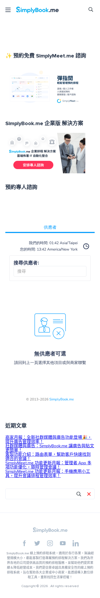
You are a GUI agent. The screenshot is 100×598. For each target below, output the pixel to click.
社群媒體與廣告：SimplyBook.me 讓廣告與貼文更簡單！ (49, 448)
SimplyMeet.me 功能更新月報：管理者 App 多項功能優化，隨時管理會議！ (48, 465)
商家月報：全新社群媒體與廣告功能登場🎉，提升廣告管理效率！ (48, 439)
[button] (89, 494)
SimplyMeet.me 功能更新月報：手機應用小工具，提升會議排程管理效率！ (47, 473)
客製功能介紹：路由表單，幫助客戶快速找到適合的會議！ (48, 456)
